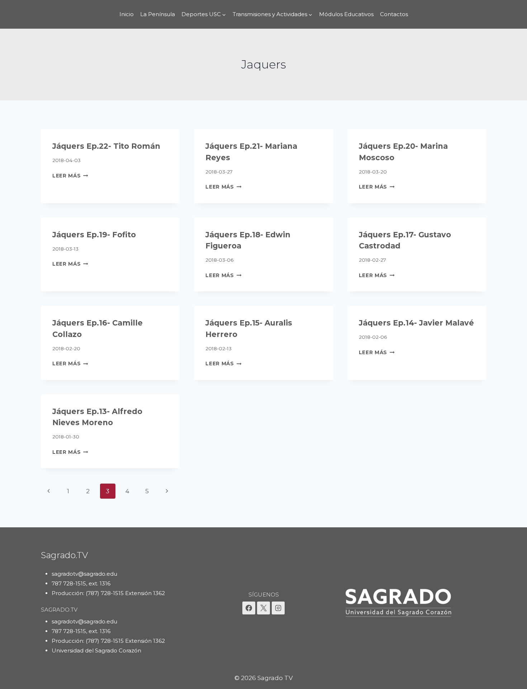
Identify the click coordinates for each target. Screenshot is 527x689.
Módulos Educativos (346, 14)
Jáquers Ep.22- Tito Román (106, 146)
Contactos (394, 14)
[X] (263, 608)
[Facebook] (248, 608)
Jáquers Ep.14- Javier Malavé (416, 322)
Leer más (70, 176)
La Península (157, 14)
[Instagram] (278, 608)
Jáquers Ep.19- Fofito (94, 234)
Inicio (126, 14)
